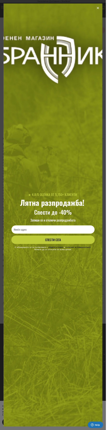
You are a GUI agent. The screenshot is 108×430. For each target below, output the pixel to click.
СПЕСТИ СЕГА (53, 240)
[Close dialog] (98, 8)
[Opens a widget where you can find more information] (95, 425)
